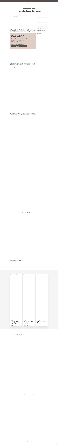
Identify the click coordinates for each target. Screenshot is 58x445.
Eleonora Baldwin (38, 325)
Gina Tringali (24, 12)
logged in (17, 334)
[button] (19, 46)
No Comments (33, 12)
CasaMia (12, 325)
